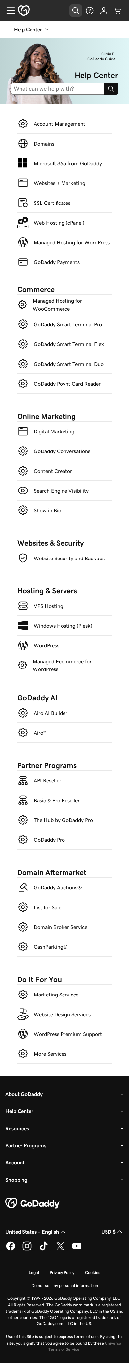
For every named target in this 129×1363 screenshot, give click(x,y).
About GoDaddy (24, 1094)
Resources (17, 1128)
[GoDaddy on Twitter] (60, 1249)
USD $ (108, 1231)
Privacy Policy (62, 1272)
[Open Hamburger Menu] (8, 10)
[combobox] (60, 88)
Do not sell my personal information (64, 1285)
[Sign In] (103, 10)
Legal (34, 1272)
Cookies (92, 1272)
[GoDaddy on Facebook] (10, 1249)
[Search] (111, 89)
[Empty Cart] (117, 10)
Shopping (16, 1179)
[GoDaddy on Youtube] (76, 1249)
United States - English (32, 1231)
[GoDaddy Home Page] (32, 1203)
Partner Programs (25, 1145)
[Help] (89, 10)
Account (15, 1162)
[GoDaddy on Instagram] (27, 1249)
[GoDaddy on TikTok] (43, 1249)
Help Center (19, 1111)
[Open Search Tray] (75, 10)
